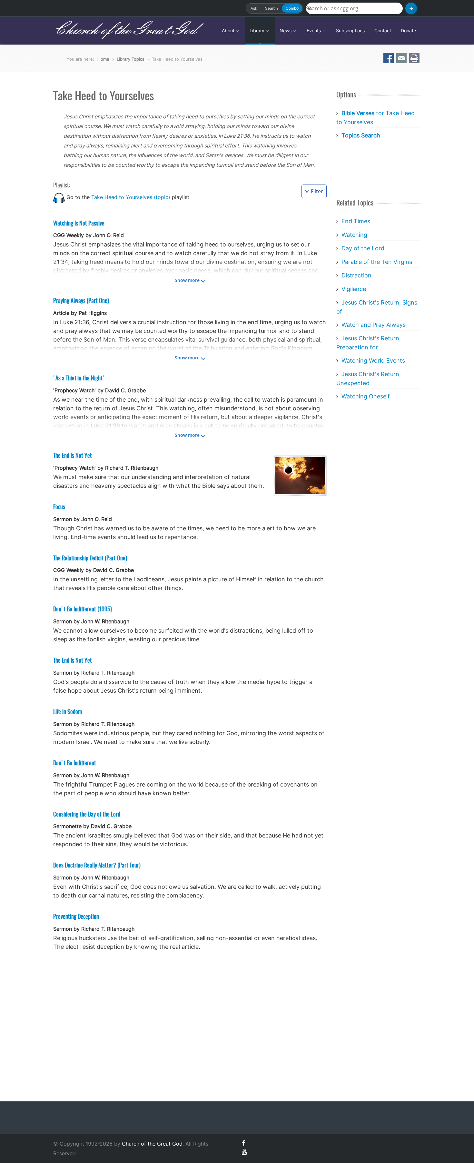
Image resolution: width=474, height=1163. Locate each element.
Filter (317, 191)
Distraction (356, 275)
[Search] (411, 8)
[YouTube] (244, 1151)
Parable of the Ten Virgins (376, 261)
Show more (187, 280)
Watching (354, 234)
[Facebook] (243, 1143)
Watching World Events (373, 360)
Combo (292, 8)
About (229, 30)
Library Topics (130, 59)
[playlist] (59, 197)
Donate (408, 30)
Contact (382, 30)
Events (314, 30)
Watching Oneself (365, 396)
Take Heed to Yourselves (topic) (130, 197)
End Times (355, 221)
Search (271, 8)
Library (258, 30)
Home (103, 59)
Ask (254, 8)
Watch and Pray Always (373, 324)
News (286, 30)
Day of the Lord (362, 248)
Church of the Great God (124, 30)
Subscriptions (350, 30)
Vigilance (353, 289)
